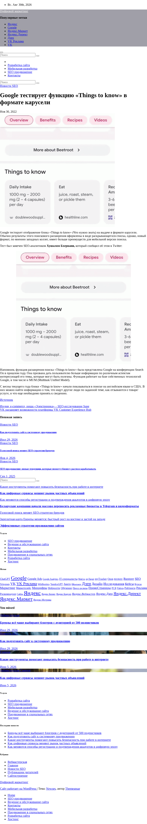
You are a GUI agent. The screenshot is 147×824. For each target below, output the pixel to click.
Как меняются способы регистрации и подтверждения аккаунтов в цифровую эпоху (55, 499)
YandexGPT (56, 584)
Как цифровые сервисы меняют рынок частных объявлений (42, 493)
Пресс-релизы (80, 588)
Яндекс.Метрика (42, 600)
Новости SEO (9, 85)
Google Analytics (50, 579)
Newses (51, 788)
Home (11, 795)
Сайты (20, 594)
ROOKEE (118, 579)
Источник (6, 399)
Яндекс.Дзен (104, 593)
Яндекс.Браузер (63, 594)
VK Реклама (16, 41)
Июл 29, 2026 (9, 439)
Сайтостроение (18, 775)
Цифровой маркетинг (14, 11)
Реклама (141, 588)
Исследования (113, 584)
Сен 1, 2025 (7, 476)
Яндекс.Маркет (18, 31)
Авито (67, 584)
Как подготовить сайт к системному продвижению (28, 432)
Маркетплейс (23, 588)
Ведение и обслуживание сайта (28, 544)
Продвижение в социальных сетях (30, 554)
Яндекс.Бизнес (49, 594)
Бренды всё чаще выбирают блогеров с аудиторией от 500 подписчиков (49, 622)
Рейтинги (130, 588)
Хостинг (13, 561)
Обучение (66, 588)
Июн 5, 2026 (8, 666)
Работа (120, 588)
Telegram (5, 584)
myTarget (90, 579)
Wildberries (44, 584)
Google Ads (34, 578)
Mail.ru (81, 579)
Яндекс (12, 24)
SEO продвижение (20, 72)
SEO (138, 579)
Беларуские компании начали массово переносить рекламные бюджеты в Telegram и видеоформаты (69, 506)
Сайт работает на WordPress (18, 788)
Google (12, 27)
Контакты (14, 75)
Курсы (138, 584)
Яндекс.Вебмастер (83, 593)
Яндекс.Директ (18, 34)
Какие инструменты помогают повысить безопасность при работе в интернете (51, 486)
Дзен (11, 37)
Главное (5, 652)
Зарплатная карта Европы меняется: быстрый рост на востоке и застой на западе (52, 519)
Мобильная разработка (22, 68)
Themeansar (72, 788)
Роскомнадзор (8, 593)
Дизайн (97, 584)
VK (10, 44)
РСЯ (114, 588)
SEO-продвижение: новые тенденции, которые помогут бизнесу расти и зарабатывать (48, 468)
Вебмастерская (9, 615)
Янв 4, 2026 (7, 458)
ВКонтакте (76, 584)
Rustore (128, 579)
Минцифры (39, 588)
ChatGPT (5, 579)
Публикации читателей (23, 772)
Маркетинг (7, 588)
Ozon (110, 579)
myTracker (101, 578)
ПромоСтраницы (99, 588)
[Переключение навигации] (1, 52)
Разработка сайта (19, 65)
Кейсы (129, 584)
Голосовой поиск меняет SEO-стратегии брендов (27, 450)
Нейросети (54, 588)
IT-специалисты (68, 578)
